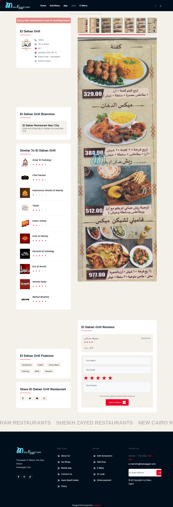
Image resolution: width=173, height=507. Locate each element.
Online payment (104, 480)
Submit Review (115, 402)
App (66, 5)
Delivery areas (44, 61)
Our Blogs (65, 462)
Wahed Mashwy (40, 297)
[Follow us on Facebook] (18, 476)
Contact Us (66, 474)
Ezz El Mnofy (39, 266)
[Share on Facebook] (23, 398)
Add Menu (55, 5)
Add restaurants (104, 456)
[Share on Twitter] (30, 398)
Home (43, 5)
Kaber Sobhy (39, 221)
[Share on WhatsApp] (44, 398)
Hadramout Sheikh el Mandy (47, 190)
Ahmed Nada (39, 281)
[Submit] (159, 472)
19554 (41, 40)
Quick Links (62, 448)
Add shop (101, 462)
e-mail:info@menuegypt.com (142, 464)
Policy (64, 486)
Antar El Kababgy (41, 160)
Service (96, 448)
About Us (65, 456)
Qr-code (100, 474)
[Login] (160, 5)
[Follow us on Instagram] (24, 476)
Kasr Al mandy (40, 236)
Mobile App (66, 468)
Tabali (35, 205)
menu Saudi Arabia (70, 480)
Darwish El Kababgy (43, 251)
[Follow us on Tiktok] (30, 476)
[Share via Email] (37, 398)
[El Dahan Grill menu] (83, 25)
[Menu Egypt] (17, 5)
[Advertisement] (43, 89)
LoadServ (97, 505)
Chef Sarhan (39, 175)
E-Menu (83, 5)
